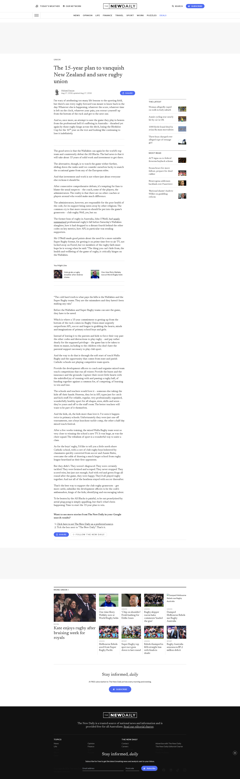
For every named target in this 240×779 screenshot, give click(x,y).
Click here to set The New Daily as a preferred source (85, 524)
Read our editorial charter (139, 726)
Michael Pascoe (67, 90)
